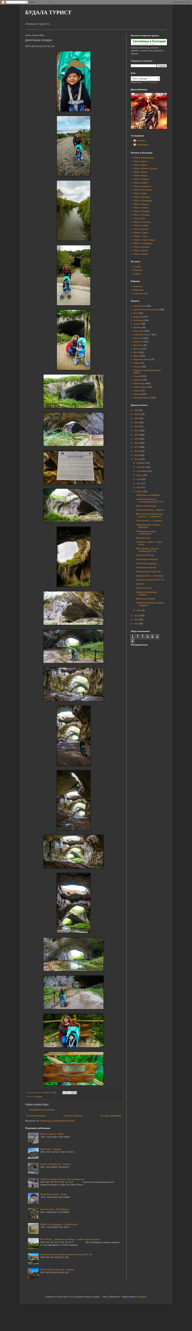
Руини (137, 376)
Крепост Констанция (146, 506)
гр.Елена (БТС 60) (145, 555)
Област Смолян (141, 229)
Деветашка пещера (145, 598)
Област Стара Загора (144, 240)
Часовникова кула (142, 397)
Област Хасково (141, 247)
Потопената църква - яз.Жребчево (146, 532)
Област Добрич (141, 182)
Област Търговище (143, 243)
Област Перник (141, 204)
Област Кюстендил (143, 190)
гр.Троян (140, 584)
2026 (137, 410)
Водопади (138, 290)
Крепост (137, 338)
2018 (137, 443)
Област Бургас (141, 161)
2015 (137, 455)
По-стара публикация (110, 1115)
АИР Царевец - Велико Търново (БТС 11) (147, 549)
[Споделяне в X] (69, 1092)
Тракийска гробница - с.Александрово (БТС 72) (149, 500)
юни (139, 483)
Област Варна (140, 165)
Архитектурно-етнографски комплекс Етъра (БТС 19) (66, 1254)
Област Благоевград (143, 157)
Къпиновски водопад (146, 563)
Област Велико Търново (145, 168)
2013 (137, 615)
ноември (141, 463)
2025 (137, 414)
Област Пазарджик (143, 200)
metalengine (142, 144)
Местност (138, 345)
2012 (137, 619)
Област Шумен (141, 250)
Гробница (138, 320)
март (139, 610)
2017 (137, 447)
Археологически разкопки (146, 309)
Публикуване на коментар (41, 1109)
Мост (136, 352)
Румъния (138, 270)
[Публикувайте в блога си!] (66, 1092)
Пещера (38, 1097)
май (139, 487)
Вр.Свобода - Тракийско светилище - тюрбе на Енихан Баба (70, 1239)
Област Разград (141, 215)
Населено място (142, 359)
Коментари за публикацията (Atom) (57, 1121)
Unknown (140, 140)
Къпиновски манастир (147, 559)
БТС (136, 313)
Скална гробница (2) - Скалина (55, 1164)
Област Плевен (141, 207)
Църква (137, 394)
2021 (137, 430)
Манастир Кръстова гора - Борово (57, 1269)
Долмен (137, 327)
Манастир (138, 341)
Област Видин (140, 172)
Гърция (137, 266)
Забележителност (142, 334)
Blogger (142, 1296)
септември (142, 471)
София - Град (140, 236)
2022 (137, 426)
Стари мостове (141, 293)
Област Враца (140, 175)
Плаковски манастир (146, 567)
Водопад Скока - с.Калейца (149, 575)
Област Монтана (142, 197)
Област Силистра (142, 222)
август (140, 475)
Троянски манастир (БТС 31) (150, 580)
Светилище (139, 383)
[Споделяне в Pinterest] (75, 1092)
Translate (153, 82)
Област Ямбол (141, 254)
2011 (136, 623)
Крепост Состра (144, 588)
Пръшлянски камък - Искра (53, 1194)
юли (139, 479)
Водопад (138, 316)
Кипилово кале (143, 538)
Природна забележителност (147, 370)
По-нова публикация (36, 1115)
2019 (137, 439)
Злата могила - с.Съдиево (149, 520)
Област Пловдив (142, 211)
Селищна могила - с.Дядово (150, 510)
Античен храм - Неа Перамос (54, 1209)
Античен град (140, 306)
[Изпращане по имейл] (63, 1092)
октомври (141, 467)
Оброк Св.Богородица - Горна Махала (59, 1224)
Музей (137, 356)
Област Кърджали (142, 186)
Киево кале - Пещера (50, 1149)
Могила (137, 349)
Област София (141, 232)
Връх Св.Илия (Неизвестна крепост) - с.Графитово (149, 515)
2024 (137, 418)
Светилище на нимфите (148, 495)
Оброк (137, 363)
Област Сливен (141, 225)
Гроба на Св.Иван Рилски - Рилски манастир (62, 1179)
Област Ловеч (140, 193)
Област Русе (140, 218)
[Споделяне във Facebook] (72, 1092)
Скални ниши (140, 387)
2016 (137, 451)
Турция (137, 273)
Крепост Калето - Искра (51, 1134)
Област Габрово (141, 179)
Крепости (138, 286)
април (140, 491)
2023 (137, 422)
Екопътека (139, 331)
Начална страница (73, 1115)
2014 (137, 459)
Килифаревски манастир (148, 571)
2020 (137, 435)
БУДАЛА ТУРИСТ (48, 12)
